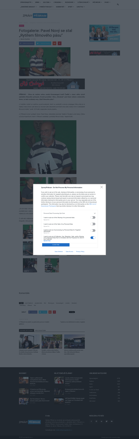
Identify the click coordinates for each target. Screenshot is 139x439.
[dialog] (69, 219)
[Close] (102, 187)
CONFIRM (55, 244)
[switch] (92, 217)
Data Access (69, 251)
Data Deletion (59, 251)
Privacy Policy (80, 251)
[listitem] (69, 213)
